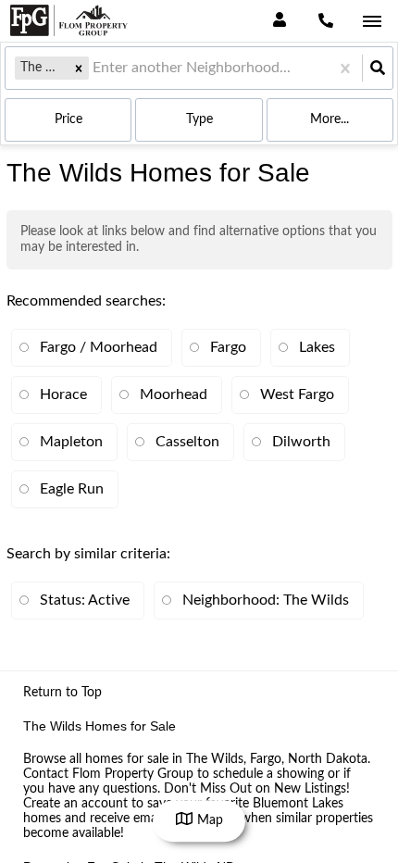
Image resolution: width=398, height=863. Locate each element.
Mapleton (71, 441)
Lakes (317, 347)
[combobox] (94, 68)
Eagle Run (72, 489)
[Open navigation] (371, 22)
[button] (78, 68)
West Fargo (297, 394)
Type (199, 119)
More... (329, 119)
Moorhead (173, 394)
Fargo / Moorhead (98, 347)
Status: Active (85, 600)
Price (68, 119)
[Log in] (279, 21)
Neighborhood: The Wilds (265, 600)
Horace (63, 394)
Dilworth (301, 441)
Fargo (228, 347)
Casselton (187, 441)
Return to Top (62, 692)
